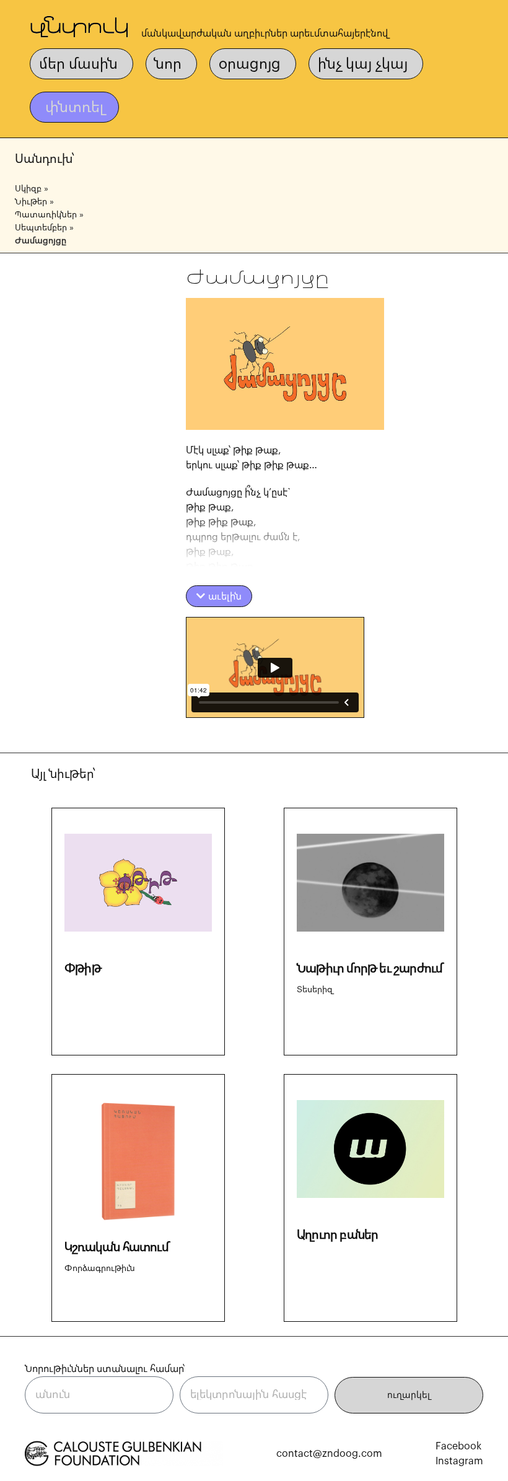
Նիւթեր (31, 202)
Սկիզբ (28, 189)
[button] (219, 596)
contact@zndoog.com (329, 1454)
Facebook (458, 1446)
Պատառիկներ (46, 215)
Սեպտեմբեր (41, 228)
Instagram (459, 1461)
